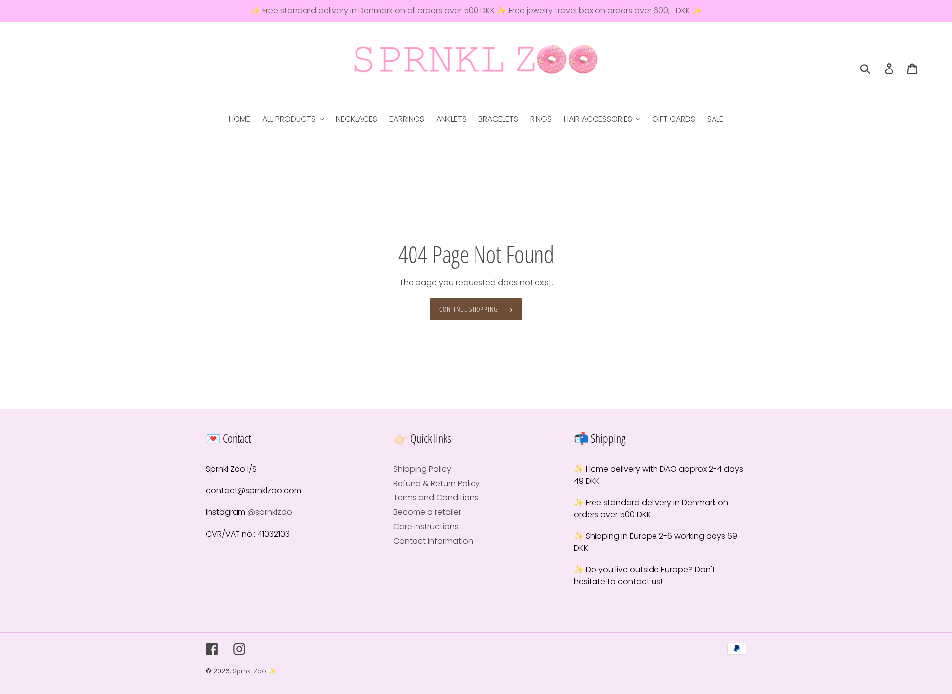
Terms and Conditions (435, 497)
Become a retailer (427, 512)
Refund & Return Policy (436, 483)
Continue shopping (468, 309)
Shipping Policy (422, 469)
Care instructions (426, 526)
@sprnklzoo (269, 512)
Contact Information (433, 541)
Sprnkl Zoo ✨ (254, 671)
